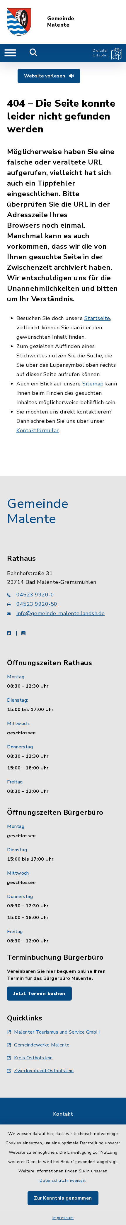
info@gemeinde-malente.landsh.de (60, 613)
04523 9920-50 (36, 604)
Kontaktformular (37, 430)
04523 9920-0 (35, 594)
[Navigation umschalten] (10, 53)
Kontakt (63, 1113)
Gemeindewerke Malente (42, 1045)
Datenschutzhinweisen (62, 1180)
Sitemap (93, 383)
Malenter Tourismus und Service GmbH (57, 1032)
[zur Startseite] (19, 22)
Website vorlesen (45, 76)
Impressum (63, 1218)
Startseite (97, 318)
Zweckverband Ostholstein (44, 1070)
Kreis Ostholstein (33, 1058)
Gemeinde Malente (60, 21)
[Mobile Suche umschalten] (33, 53)
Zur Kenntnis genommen (63, 1198)
